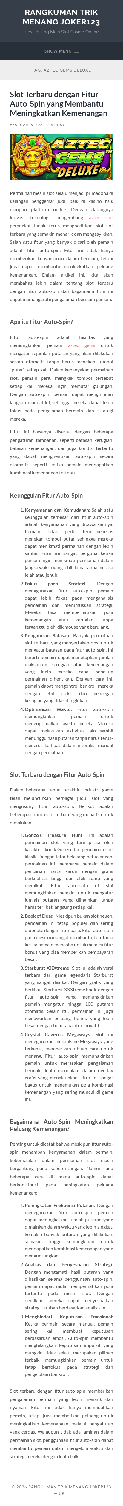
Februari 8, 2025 (27, 124)
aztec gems (81, 345)
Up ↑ (64, 1493)
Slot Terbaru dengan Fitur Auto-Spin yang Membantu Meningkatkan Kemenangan (58, 104)
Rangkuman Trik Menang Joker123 (61, 16)
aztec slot (101, 217)
